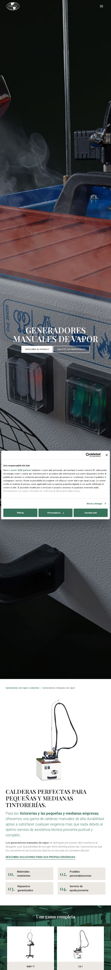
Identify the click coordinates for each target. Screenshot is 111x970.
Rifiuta (20, 512)
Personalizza (53, 512)
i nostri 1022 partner (20, 470)
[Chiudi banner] (107, 455)
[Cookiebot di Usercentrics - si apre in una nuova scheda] (88, 455)
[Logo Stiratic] (13, 6)
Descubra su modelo (37, 349)
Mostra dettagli (94, 503)
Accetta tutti (91, 512)
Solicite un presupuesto (71, 349)
